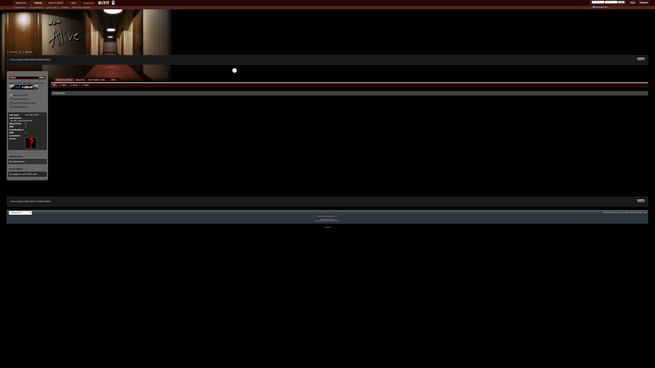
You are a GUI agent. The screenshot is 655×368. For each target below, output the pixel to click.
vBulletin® (327, 219)
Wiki (73, 3)
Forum (38, 3)
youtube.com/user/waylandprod (107, 2)
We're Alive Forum (611, 212)
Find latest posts (19, 99)
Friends (75, 85)
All (54, 85)
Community (19, 7)
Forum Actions (35, 7)
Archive (625, 212)
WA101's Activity (64, 80)
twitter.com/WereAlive (103, 2)
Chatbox (65, 7)
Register (644, 2)
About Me (80, 80)
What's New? (56, 3)
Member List (15, 52)
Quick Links (52, 7)
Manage (641, 59)
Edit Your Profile (19, 95)
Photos (86, 85)
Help (632, 2)
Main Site (21, 3)
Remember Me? (601, 7)
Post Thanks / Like (96, 80)
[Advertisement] (327, 69)
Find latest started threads (24, 103)
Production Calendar (81, 7)
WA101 (64, 85)
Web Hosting (636, 212)
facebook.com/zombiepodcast (99, 2)
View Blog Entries (20, 107)
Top (644, 212)
